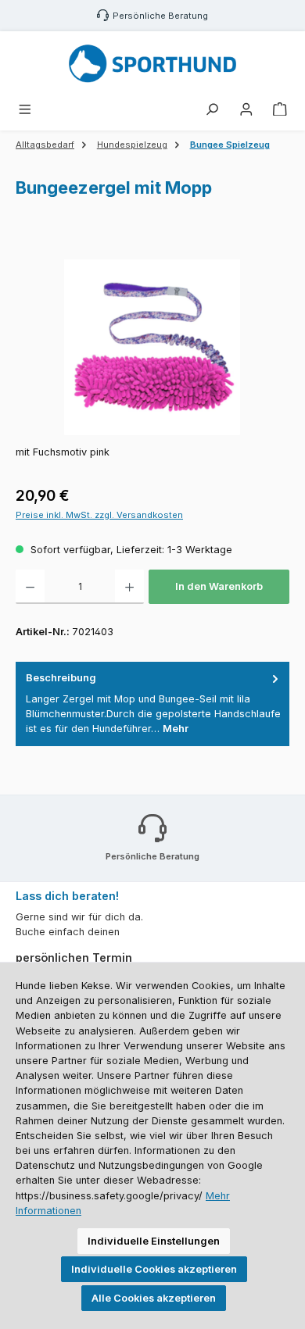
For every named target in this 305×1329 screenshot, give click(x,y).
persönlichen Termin (74, 957)
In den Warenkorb (219, 586)
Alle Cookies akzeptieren (154, 1298)
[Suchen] (212, 110)
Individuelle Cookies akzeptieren (154, 1269)
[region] (152, 347)
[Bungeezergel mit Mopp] (152, 347)
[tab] (152, 703)
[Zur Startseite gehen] (152, 64)
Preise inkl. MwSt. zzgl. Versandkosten (99, 514)
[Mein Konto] (246, 110)
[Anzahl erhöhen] (129, 587)
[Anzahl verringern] (30, 587)
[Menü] (25, 110)
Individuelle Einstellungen (154, 1241)
